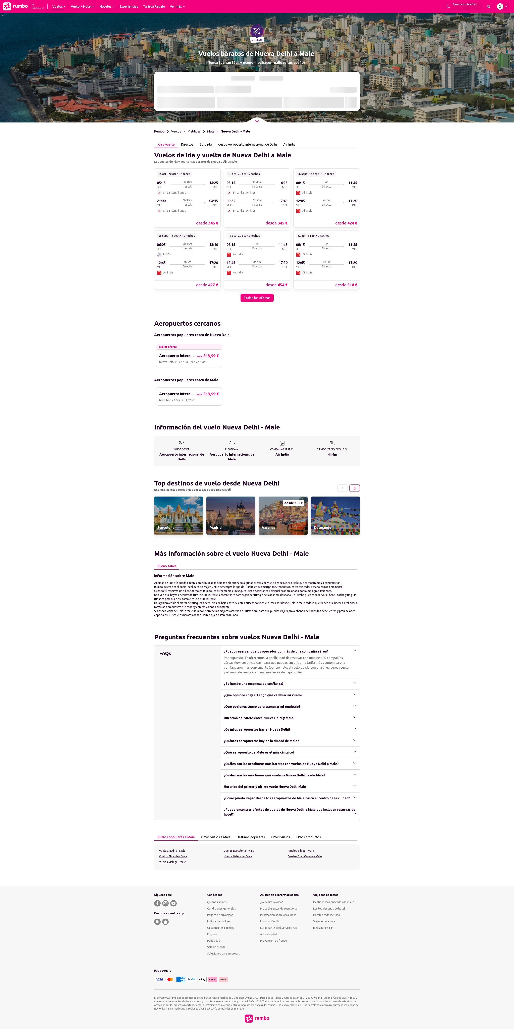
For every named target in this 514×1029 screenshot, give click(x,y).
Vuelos (176, 131)
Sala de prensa (216, 902)
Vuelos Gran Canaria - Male (305, 812)
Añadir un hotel (335, 90)
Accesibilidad (268, 889)
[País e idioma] (489, 6)
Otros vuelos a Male (215, 792)
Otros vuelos (280, 792)
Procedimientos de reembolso (279, 864)
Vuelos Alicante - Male (173, 812)
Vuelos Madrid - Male (172, 806)
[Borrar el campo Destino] (259, 102)
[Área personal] (503, 6)
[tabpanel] (257, 202)
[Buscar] (351, 102)
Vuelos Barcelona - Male (239, 806)
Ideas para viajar (323, 883)
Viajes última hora (324, 877)
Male (210, 131)
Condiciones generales (221, 864)
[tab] (235, 78)
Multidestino (209, 90)
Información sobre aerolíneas (278, 870)
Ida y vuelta (169, 90)
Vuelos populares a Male (176, 792)
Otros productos (308, 792)
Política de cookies (218, 877)
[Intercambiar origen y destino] (211, 102)
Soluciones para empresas (223, 909)
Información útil (269, 877)
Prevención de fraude (273, 896)
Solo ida (189, 90)
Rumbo (159, 131)
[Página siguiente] (354, 443)
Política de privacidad (220, 870)
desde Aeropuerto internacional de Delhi (247, 144)
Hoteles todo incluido (326, 870)
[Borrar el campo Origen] (202, 102)
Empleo (212, 889)
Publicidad (213, 896)
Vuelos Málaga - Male (172, 817)
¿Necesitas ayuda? (271, 857)
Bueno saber (166, 521)
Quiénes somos (217, 857)
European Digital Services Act (278, 883)
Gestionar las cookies (220, 883)
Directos (187, 144)
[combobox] (182, 103)
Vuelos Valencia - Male (238, 812)
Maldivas (194, 131)
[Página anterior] (342, 443)
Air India (289, 144)
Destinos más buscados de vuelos (334, 857)
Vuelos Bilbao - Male (301, 806)
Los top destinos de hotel (329, 864)
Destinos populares (251, 792)
